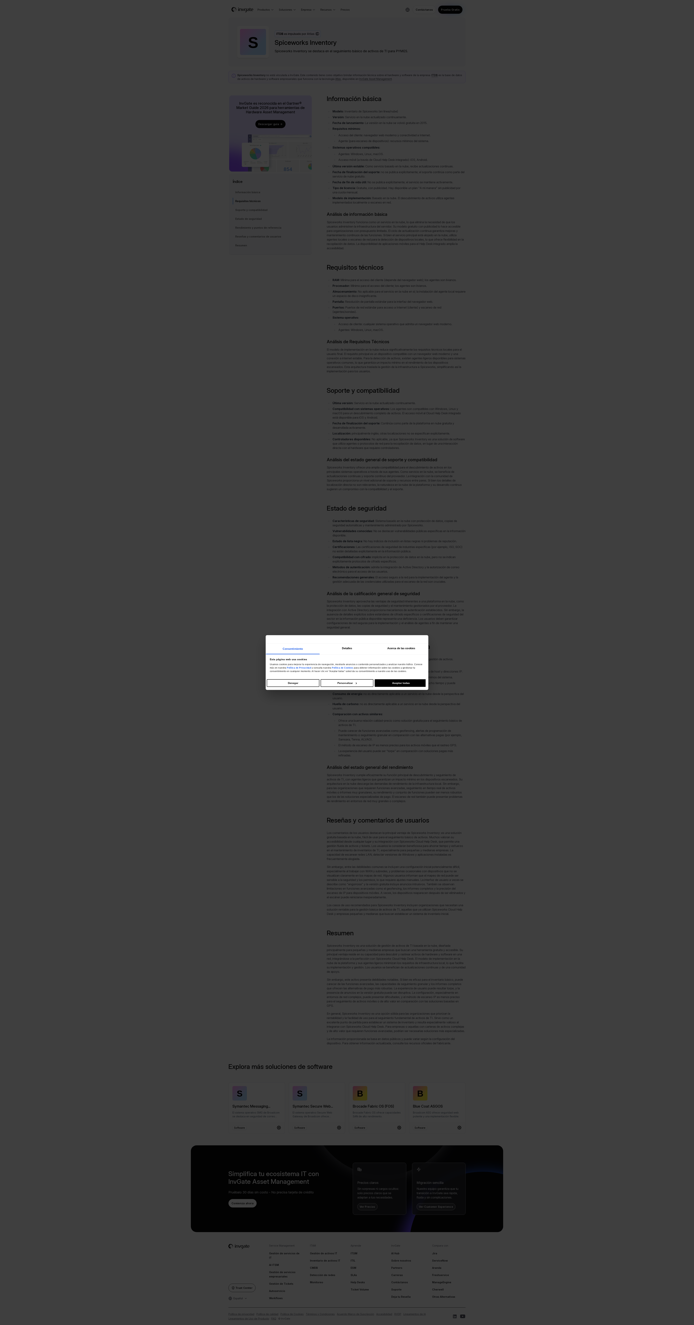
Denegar (293, 683)
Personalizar (345, 683)
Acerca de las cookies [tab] (401, 648)
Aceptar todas (401, 683)
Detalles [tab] (347, 648)
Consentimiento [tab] (293, 648)
